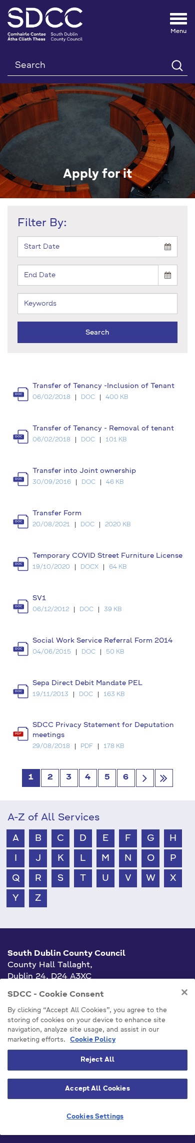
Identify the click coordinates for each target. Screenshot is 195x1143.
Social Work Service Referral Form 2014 (102, 640)
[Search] (177, 65)
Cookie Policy (93, 1040)
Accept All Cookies (97, 1089)
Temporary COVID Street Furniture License (107, 555)
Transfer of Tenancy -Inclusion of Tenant (103, 385)
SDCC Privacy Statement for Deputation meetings (103, 730)
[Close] (185, 992)
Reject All (97, 1060)
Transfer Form (57, 513)
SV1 (39, 598)
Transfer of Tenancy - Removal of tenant (103, 428)
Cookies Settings (95, 1117)
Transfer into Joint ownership (84, 470)
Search (98, 332)
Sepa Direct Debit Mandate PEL (87, 683)
